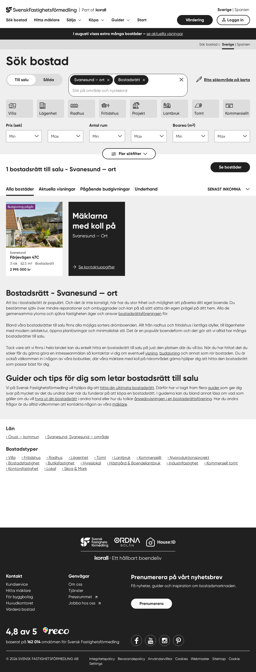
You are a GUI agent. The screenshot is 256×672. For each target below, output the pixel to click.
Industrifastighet (183, 463)
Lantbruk (122, 457)
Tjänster (75, 590)
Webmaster (200, 659)
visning (151, 353)
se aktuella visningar (164, 33)
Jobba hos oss (81, 603)
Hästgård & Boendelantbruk (134, 463)
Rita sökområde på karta (227, 79)
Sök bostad (16, 20)
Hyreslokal (92, 463)
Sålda (48, 79)
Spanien (241, 9)
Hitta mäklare (47, 20)
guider (214, 387)
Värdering (195, 20)
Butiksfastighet (61, 463)
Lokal (51, 468)
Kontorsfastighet (23, 468)
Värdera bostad (20, 609)
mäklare (119, 404)
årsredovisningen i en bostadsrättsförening (173, 398)
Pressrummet (80, 596)
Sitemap (219, 659)
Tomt (101, 457)
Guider (118, 20)
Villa (12, 457)
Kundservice (17, 584)
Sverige (225, 9)
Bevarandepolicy (132, 659)
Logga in (235, 20)
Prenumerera (152, 603)
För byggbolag (19, 596)
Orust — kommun (23, 436)
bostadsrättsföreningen (140, 313)
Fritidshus (32, 457)
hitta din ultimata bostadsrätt (127, 387)
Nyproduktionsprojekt (189, 457)
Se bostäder (230, 167)
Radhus (55, 457)
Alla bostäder (20, 189)
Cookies (182, 659)
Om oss (75, 584)
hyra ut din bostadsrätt (56, 398)
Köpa (93, 20)
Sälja (71, 20)
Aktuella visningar (57, 189)
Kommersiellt (150, 457)
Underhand (146, 189)
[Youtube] (150, 640)
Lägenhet (79, 457)
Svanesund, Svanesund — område (78, 436)
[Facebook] (136, 640)
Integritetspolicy (102, 659)
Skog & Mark (75, 468)
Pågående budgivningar (105, 189)
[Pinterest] (178, 640)
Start (141, 20)
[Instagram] (164, 640)
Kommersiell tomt (222, 463)
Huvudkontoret (19, 603)
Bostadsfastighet (24, 463)
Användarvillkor (160, 659)
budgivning (170, 353)
